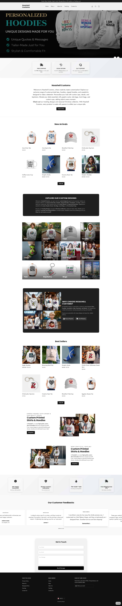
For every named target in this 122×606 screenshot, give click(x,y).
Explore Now (61, 108)
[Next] (118, 58)
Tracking (66, 6)
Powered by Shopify (61, 601)
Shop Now (26, 52)
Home (46, 6)
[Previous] (115, 58)
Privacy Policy (25, 581)
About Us (59, 6)
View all (61, 183)
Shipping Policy (25, 586)
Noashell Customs (26, 6)
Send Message (61, 568)
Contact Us (74, 6)
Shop (52, 6)
